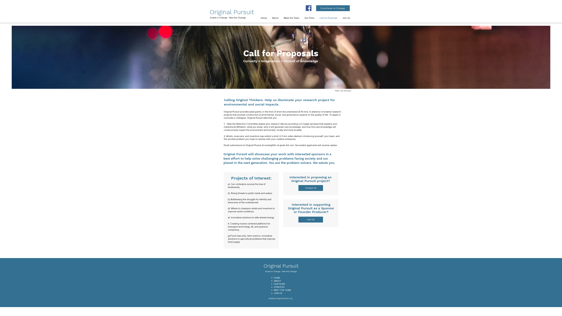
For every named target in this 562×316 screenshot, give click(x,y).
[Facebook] (308, 8)
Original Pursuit (232, 12)
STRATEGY (279, 287)
